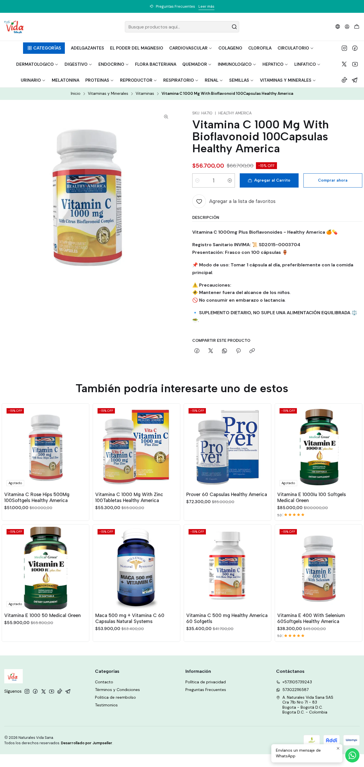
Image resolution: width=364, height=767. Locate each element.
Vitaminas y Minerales (108, 94)
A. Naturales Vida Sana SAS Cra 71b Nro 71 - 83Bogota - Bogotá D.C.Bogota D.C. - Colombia (307, 705)
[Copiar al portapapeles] (252, 351)
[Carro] (357, 27)
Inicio (75, 94)
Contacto (104, 681)
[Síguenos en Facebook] (355, 48)
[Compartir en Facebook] (197, 351)
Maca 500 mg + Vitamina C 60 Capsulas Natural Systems (129, 618)
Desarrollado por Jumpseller (86, 743)
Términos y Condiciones (117, 689)
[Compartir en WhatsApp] (224, 351)
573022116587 (295, 689)
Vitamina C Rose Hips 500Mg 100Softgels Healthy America (36, 497)
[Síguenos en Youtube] (355, 64)
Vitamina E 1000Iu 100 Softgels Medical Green (311, 497)
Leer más (206, 6)
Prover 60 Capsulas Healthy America (226, 494)
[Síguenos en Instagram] (344, 48)
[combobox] (182, 26)
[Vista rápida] (82, 446)
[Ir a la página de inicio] (13, 27)
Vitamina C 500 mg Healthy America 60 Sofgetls (227, 618)
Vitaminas (145, 94)
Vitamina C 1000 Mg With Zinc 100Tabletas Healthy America (129, 497)
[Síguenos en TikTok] (344, 80)
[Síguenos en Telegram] (355, 80)
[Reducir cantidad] (197, 180)
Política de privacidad (205, 681)
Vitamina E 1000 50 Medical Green (42, 615)
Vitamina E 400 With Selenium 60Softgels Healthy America (311, 618)
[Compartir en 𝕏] (211, 351)
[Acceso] (347, 26)
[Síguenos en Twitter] (344, 64)
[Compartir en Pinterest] (238, 351)
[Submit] (234, 26)
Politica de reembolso (115, 697)
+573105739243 (297, 681)
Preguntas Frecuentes (205, 689)
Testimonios (106, 705)
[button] (44, 48)
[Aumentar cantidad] (230, 180)
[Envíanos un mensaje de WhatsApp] (352, 755)
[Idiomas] (338, 26)
